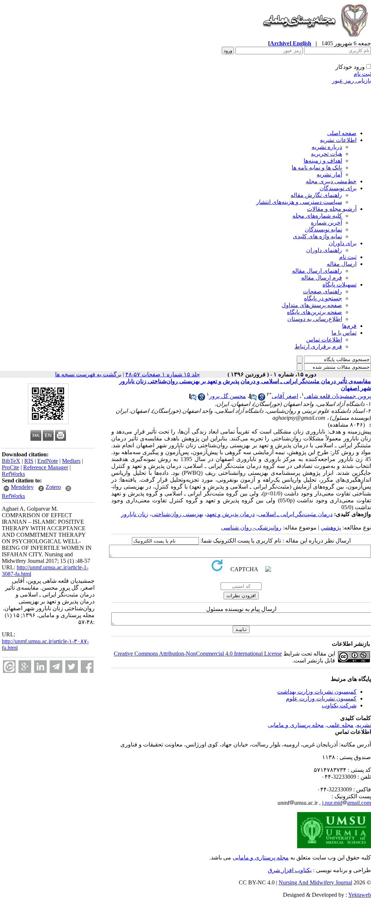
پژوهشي (331, 527)
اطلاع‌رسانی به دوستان (314, 319)
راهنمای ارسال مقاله (317, 271)
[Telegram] (56, 666)
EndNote (47, 461)
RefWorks (13, 474)
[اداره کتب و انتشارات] (315, 38)
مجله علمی (340, 725)
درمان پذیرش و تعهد (231, 514)
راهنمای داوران (324, 250)
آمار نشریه (329, 174)
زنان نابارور (134, 514)
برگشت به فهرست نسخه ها (88, 374)
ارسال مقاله (342, 264)
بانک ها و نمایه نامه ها (317, 167)
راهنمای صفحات (322, 291)
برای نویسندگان (338, 188)
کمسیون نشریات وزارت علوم (321, 698)
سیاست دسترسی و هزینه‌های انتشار (299, 202)
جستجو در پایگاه (323, 298)
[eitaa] (9, 666)
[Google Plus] (24, 666)
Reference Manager (45, 467)
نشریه (364, 725)
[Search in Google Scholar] (261, 399)
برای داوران (343, 243)
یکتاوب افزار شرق (290, 870)
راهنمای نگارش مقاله (316, 195)
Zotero (53, 487)
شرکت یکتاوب (339, 705)
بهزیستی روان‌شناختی (177, 514)
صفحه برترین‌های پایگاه (314, 312)
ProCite (10, 467)
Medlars (71, 461)
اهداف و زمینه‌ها (323, 161)
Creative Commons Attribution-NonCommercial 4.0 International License (198, 653)
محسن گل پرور (227, 396)
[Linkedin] (40, 666)
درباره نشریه (327, 147)
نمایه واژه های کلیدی (317, 236)
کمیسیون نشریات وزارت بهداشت (317, 692)
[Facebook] (87, 666)
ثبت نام (362, 74)
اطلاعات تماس (324, 339)
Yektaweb (359, 895)
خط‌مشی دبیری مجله (331, 181)
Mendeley (22, 487)
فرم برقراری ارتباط (318, 346)
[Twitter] (71, 666)
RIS (28, 461)
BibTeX (11, 461)
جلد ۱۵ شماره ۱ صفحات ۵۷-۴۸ (162, 374)
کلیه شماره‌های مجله (317, 216)
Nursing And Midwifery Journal (315, 882)
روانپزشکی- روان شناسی (251, 527)
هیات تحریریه (326, 154)
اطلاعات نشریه (338, 140)
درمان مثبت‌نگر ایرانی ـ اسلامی (295, 514)
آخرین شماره (326, 222)
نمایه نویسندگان (323, 229)
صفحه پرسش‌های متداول (312, 305)
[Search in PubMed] (253, 399)
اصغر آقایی (285, 396)
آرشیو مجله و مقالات (332, 209)
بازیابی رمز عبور (351, 81)
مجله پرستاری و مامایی (296, 725)
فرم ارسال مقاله (321, 278)
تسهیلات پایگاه (339, 284)
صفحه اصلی (342, 133)
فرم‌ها (349, 326)
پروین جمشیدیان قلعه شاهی (337, 396)
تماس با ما (344, 333)
